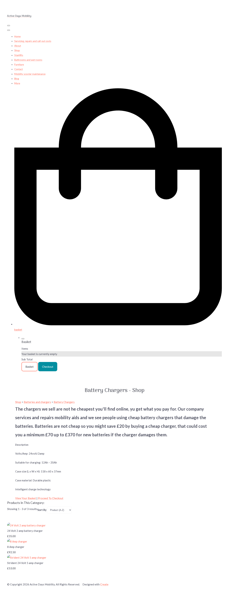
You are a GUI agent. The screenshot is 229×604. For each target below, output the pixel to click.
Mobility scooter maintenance (29, 74)
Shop (17, 50)
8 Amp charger (15, 546)
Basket (29, 366)
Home (17, 36)
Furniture (19, 64)
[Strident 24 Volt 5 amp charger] (26, 557)
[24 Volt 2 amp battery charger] (26, 525)
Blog (16, 78)
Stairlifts (18, 55)
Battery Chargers (64, 402)
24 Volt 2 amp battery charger (25, 530)
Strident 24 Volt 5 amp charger (25, 562)
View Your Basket (25, 498)
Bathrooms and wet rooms (28, 59)
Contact (18, 69)
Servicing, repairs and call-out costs (32, 41)
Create (104, 584)
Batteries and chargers (37, 402)
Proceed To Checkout (50, 498)
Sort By (42, 509)
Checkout (47, 366)
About (17, 45)
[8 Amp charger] (17, 541)
